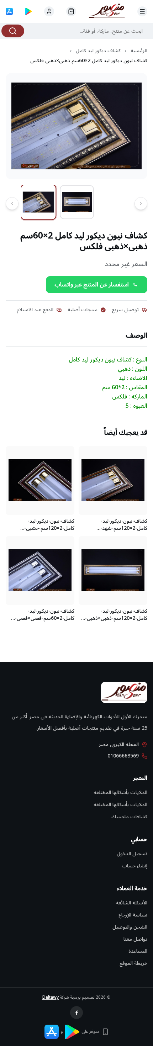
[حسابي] (71, 11)
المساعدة (137, 951)
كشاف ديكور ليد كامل (98, 50)
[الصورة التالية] (12, 203)
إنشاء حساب (134, 866)
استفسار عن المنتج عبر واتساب (91, 285)
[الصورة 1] (39, 202)
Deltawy (50, 997)
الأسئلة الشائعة (131, 903)
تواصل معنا (135, 939)
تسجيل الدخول (132, 854)
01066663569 (123, 756)
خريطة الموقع (133, 963)
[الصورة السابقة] (140, 203)
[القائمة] (142, 11)
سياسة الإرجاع (132, 915)
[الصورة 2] (77, 202)
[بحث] (12, 31)
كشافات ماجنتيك (129, 817)
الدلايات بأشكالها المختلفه (120, 792)
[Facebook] (76, 1012)
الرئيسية (139, 50)
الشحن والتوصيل (129, 927)
